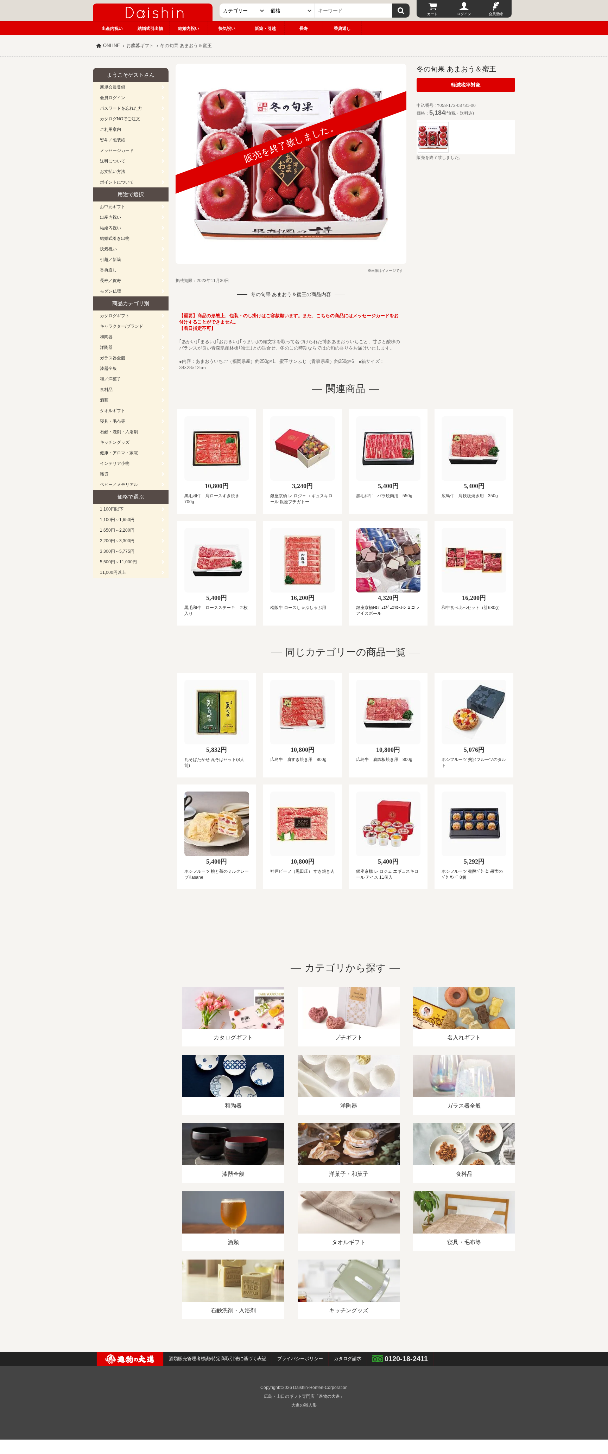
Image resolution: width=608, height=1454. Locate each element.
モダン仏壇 (110, 291)
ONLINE (111, 45)
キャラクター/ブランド (121, 326)
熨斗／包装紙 (112, 139)
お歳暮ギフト (140, 45)
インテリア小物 (114, 463)
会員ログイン (112, 97)
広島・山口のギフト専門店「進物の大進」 (304, 1396)
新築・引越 (265, 28)
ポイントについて (117, 182)
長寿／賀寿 (110, 280)
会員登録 (496, 14)
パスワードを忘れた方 (121, 108)
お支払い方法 (112, 171)
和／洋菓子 (110, 379)
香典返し (342, 28)
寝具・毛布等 (112, 421)
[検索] (401, 11)
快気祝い (226, 28)
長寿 (303, 28)
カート (432, 14)
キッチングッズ (114, 442)
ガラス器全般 (112, 358)
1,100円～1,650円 (117, 519)
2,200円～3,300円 (117, 540)
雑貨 (104, 474)
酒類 (104, 400)
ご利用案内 (110, 129)
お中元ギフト (112, 206)
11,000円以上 (113, 572)
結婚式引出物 (150, 28)
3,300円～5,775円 (117, 551)
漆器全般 (108, 368)
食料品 (106, 389)
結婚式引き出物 (114, 238)
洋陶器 (106, 347)
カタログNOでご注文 (120, 118)
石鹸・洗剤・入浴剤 (119, 431)
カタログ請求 (347, 1358)
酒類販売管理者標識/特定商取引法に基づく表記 (217, 1358)
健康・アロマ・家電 (119, 452)
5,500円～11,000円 (118, 561)
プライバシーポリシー (300, 1358)
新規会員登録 (112, 87)
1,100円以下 (112, 509)
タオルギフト (112, 410)
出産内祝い (112, 28)
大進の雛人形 (304, 1405)
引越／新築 (110, 259)
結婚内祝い (188, 28)
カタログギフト (114, 315)
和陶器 (106, 336)
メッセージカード (117, 150)
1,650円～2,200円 (117, 530)
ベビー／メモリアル (119, 484)
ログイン (464, 14)
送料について (112, 161)
